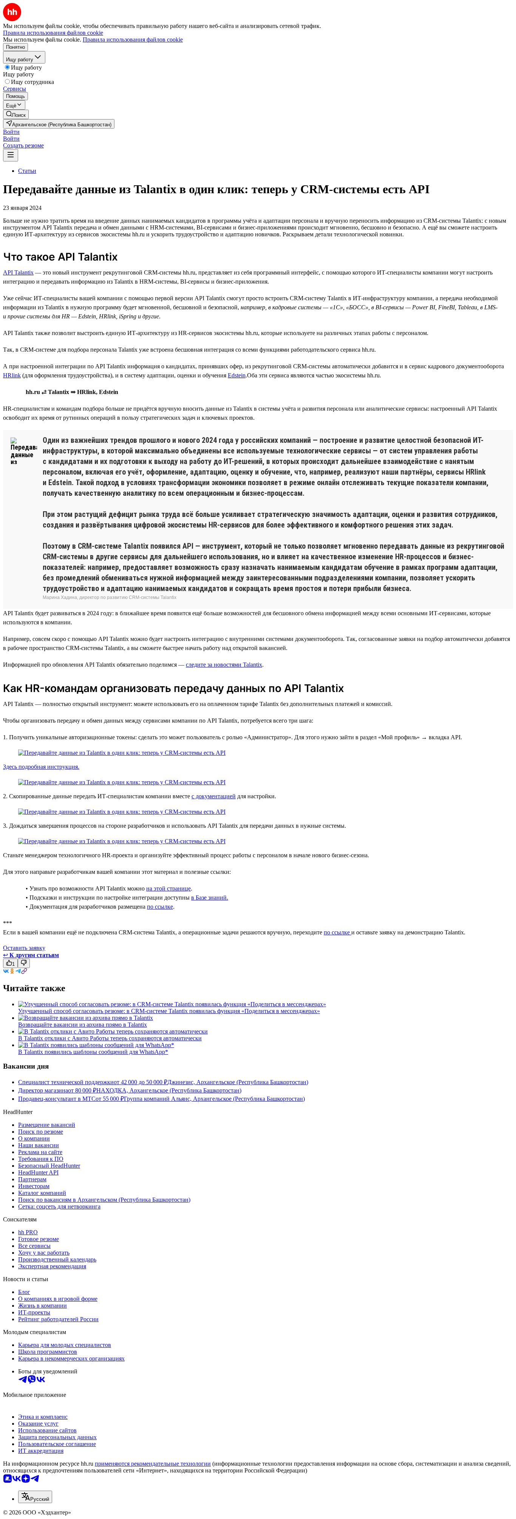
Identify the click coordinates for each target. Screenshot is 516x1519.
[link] (16, 114)
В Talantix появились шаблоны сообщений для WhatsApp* (93, 1052)
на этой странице (168, 888)
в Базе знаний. (209, 897)
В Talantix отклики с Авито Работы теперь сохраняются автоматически (110, 1038)
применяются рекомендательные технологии (153, 1463)
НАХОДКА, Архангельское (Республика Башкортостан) (168, 1090)
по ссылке (160, 906)
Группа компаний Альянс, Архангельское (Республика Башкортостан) (214, 1098)
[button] (11, 132)
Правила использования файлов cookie (133, 39)
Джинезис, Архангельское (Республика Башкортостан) (237, 1082)
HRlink (12, 375)
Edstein (237, 375)
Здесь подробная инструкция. (41, 766)
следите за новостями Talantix (224, 664)
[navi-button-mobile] (10, 155)
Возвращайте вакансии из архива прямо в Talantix (82, 1024)
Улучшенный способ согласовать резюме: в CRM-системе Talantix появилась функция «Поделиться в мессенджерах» (169, 1011)
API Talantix (18, 272)
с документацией (214, 796)
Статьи (27, 171)
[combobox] (35, 1497)
